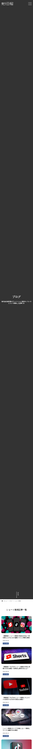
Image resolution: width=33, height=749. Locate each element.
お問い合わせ (16, 745)
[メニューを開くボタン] (30, 3)
